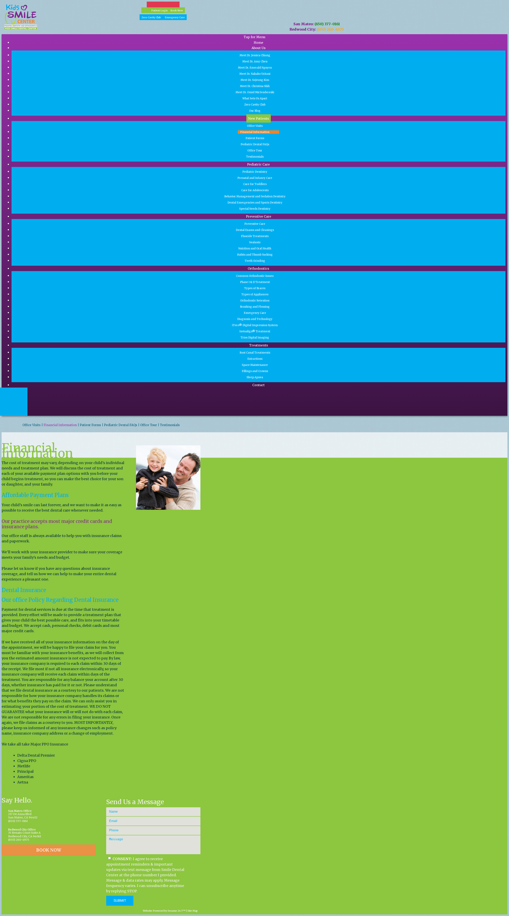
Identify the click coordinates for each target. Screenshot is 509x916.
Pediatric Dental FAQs (120, 425)
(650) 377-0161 (327, 24)
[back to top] (199, 911)
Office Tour (148, 425)
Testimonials (170, 425)
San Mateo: (303, 24)
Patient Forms (90, 425)
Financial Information (60, 425)
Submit (120, 900)
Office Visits (31, 425)
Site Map (192, 911)
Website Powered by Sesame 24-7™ (163, 911)
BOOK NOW (48, 850)
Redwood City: (302, 29)
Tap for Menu (254, 37)
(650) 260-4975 (330, 29)
